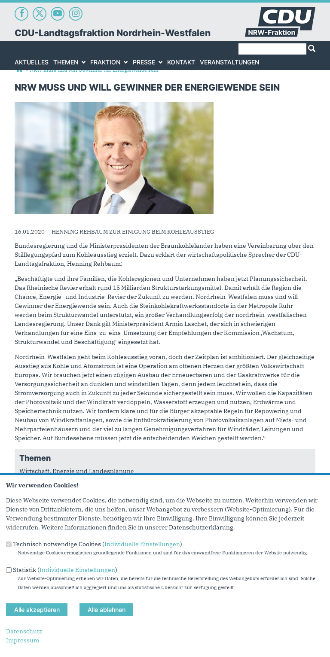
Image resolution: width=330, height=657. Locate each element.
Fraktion (105, 62)
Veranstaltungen (229, 62)
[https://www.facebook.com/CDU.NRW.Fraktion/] (21, 14)
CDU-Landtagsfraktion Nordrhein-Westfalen (113, 32)
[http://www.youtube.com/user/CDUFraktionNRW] (57, 14)
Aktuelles (32, 62)
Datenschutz (24, 631)
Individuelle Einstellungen (142, 544)
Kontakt (181, 62)
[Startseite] (280, 11)
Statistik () (65, 569)
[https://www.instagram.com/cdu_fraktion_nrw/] (75, 14)
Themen (65, 62)
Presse (144, 62)
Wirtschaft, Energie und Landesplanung (76, 471)
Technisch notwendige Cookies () (97, 544)
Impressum (22, 640)
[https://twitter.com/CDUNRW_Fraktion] (39, 14)
